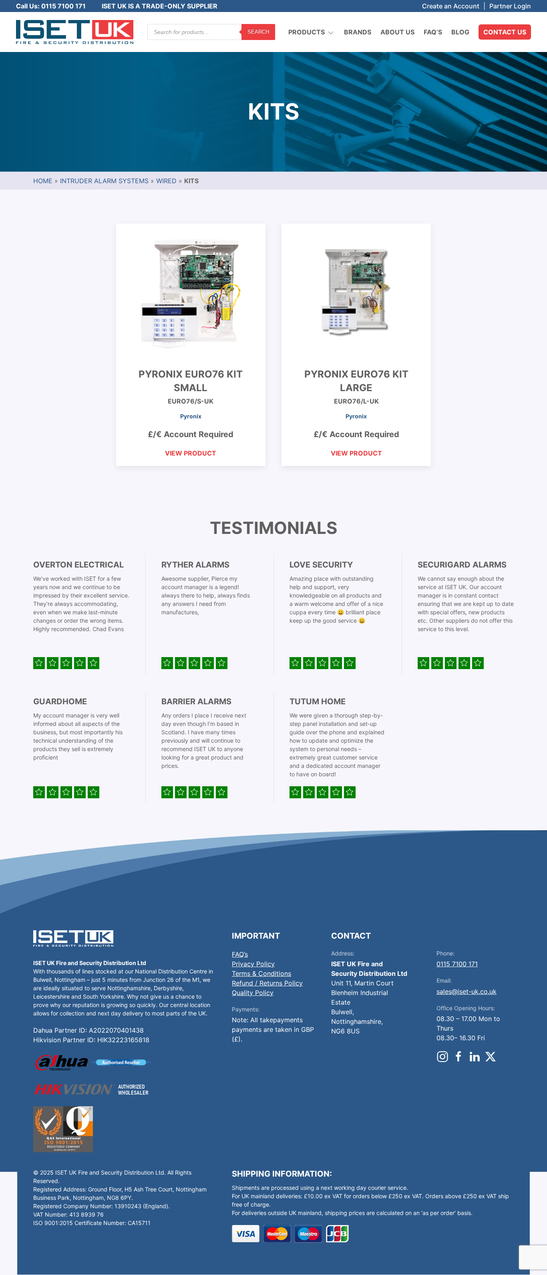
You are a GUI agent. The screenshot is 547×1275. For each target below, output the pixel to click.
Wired (166, 181)
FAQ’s (433, 32)
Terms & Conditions (261, 973)
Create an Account (450, 6)
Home (42, 181)
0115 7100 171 (457, 964)
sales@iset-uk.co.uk (466, 991)
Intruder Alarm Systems (104, 181)
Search (258, 32)
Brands (357, 32)
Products (306, 32)
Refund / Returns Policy (267, 983)
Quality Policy (253, 993)
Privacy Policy (253, 964)
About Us (397, 32)
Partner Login (510, 6)
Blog (460, 32)
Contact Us (504, 32)
